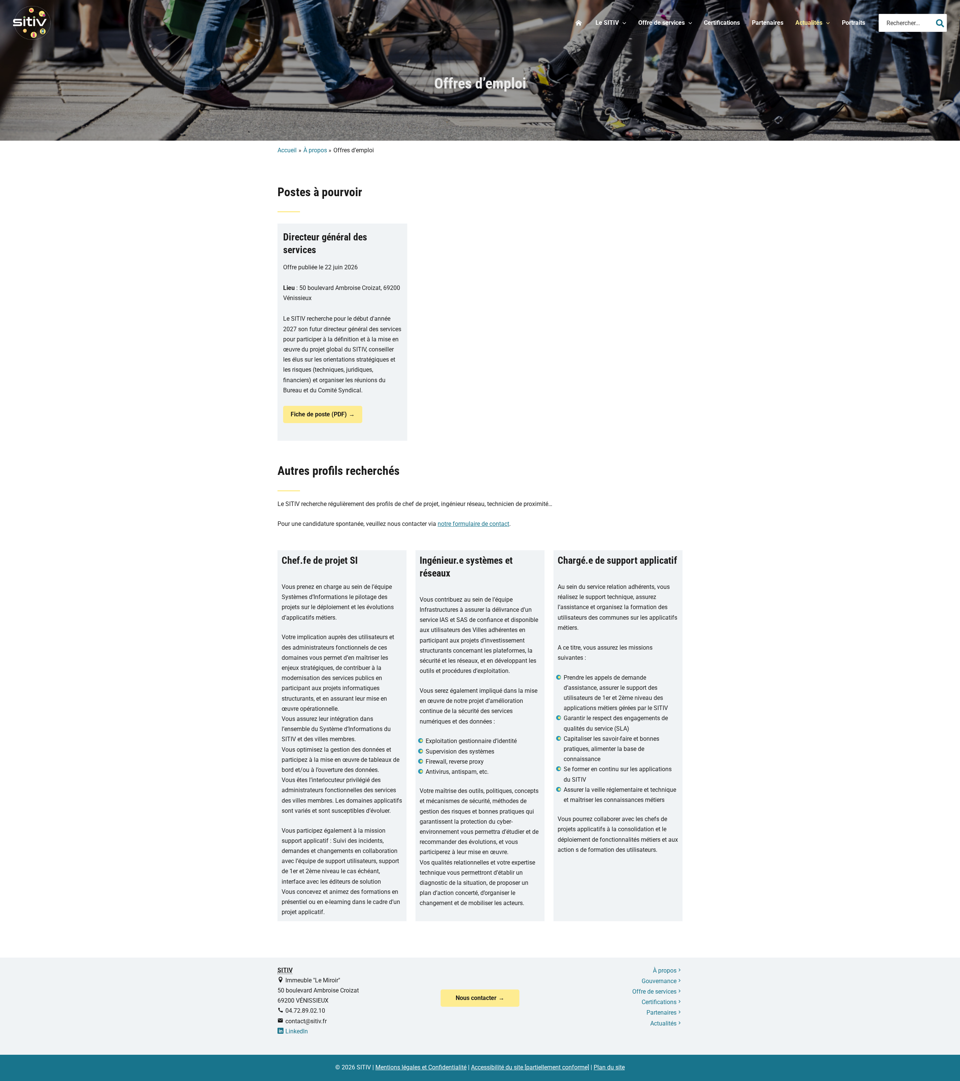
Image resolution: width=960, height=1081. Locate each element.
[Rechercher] (939, 23)
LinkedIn (296, 1031)
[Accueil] (580, 23)
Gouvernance (659, 981)
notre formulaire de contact (473, 523)
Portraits (853, 22)
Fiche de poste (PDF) (319, 414)
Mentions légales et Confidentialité (420, 1067)
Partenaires (767, 22)
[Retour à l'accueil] (32, 22)
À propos (664, 970)
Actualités (808, 22)
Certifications (722, 22)
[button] (622, 23)
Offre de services (661, 22)
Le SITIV (607, 22)
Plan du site (609, 1067)
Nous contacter (476, 997)
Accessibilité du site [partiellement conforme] (530, 1067)
